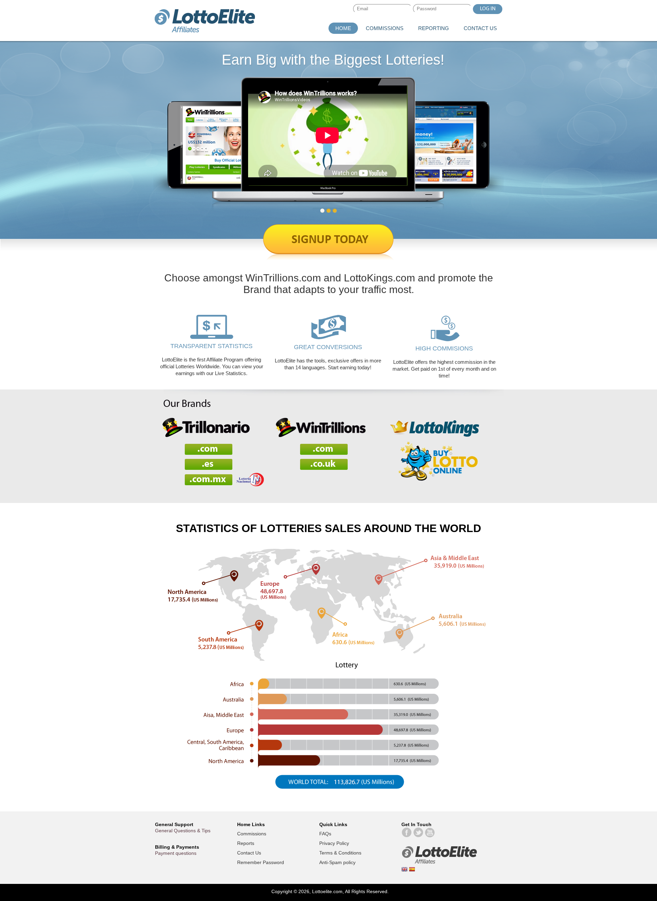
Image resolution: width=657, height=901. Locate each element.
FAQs (325, 833)
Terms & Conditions (340, 853)
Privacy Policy (334, 843)
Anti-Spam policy (337, 862)
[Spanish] (412, 870)
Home (343, 28)
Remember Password (260, 862)
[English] (405, 870)
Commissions (384, 28)
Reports (245, 843)
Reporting (433, 28)
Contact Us (480, 28)
